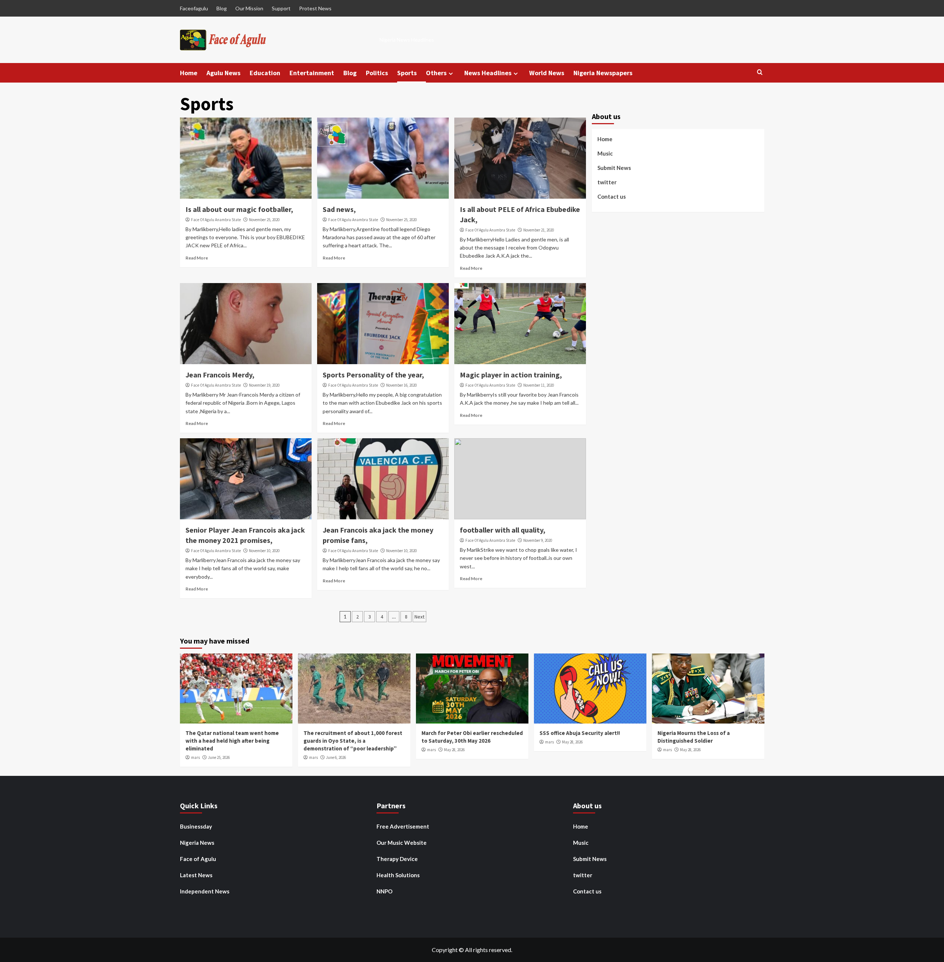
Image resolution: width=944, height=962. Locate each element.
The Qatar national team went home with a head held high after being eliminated (232, 740)
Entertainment (311, 73)
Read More (196, 258)
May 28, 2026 (454, 749)
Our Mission (249, 8)
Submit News (614, 167)
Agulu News (223, 73)
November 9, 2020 (537, 540)
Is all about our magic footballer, (239, 209)
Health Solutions (398, 875)
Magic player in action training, (511, 374)
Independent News (204, 891)
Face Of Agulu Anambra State (216, 219)
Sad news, (339, 209)
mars (195, 757)
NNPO (384, 891)
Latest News (196, 875)
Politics (377, 73)
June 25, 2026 (219, 757)
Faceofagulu (194, 8)
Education (265, 73)
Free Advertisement (402, 826)
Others (436, 73)
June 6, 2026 (336, 757)
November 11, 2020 (538, 385)
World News (546, 73)
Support (281, 8)
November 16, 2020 (401, 385)
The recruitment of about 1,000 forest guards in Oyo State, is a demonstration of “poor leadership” (352, 740)
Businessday (196, 826)
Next (419, 616)
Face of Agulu (198, 858)
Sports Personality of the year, (373, 374)
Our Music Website (401, 842)
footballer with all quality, (502, 529)
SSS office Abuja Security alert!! (579, 732)
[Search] (759, 72)
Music (605, 153)
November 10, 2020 (264, 550)
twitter (607, 182)
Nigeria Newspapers (602, 73)
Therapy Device (397, 858)
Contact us (611, 196)
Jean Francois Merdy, (219, 374)
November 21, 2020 (538, 230)
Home (188, 73)
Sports (407, 73)
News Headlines (487, 73)
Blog (221, 8)
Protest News (315, 8)
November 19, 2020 (264, 385)
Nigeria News (197, 842)
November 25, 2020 (264, 219)
